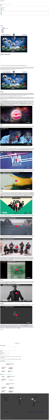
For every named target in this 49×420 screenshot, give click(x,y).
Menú (32, 398)
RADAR (3, 31)
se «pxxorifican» (17, 326)
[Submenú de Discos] (20, 398)
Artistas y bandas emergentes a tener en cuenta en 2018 (11, 368)
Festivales (3, 29)
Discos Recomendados (5, 28)
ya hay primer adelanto (27, 305)
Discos (19, 398)
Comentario (1, 350)
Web (0, 354)
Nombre (1, 351)
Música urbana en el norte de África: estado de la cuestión (11, 388)
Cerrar (32, 399)
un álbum (8, 327)
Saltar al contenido (2, 0)
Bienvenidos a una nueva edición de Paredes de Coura (10, 364)
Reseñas (4, 27)
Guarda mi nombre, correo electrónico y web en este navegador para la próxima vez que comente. (11, 356)
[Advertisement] (24, 20)
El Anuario (3, 32)
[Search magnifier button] (1, 5)
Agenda (2, 30)
